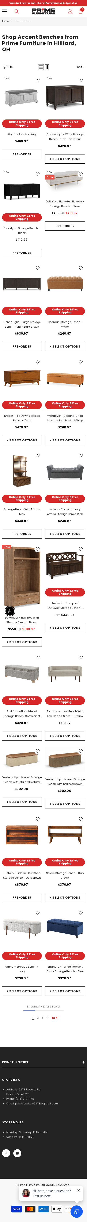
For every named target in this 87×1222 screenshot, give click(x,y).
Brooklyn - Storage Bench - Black (22, 230)
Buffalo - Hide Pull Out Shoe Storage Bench (22, 875)
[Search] (16, 11)
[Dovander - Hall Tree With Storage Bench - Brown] (22, 577)
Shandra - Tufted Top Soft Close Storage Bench (65, 969)
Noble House (65, 318)
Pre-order (21, 154)
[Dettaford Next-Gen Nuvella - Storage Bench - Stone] (65, 182)
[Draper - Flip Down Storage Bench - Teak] (22, 377)
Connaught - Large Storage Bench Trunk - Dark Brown (22, 324)
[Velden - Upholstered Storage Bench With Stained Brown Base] (65, 759)
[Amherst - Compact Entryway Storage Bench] (65, 565)
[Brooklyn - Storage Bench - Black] (22, 190)
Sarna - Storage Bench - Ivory (22, 969)
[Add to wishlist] (37, 80)
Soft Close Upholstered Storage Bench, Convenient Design (22, 714)
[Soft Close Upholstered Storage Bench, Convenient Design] (22, 673)
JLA (22, 707)
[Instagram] (17, 1153)
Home (5, 21)
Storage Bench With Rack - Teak (22, 512)
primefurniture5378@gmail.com (36, 1103)
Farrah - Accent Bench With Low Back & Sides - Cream (65, 714)
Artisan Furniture (21, 869)
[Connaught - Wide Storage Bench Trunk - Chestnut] (65, 96)
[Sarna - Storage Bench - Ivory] (22, 928)
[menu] (4, 11)
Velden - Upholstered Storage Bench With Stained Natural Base (22, 780)
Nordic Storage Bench (65, 875)
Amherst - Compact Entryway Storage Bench (65, 605)
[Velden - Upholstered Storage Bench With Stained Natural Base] (22, 758)
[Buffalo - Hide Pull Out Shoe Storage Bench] (22, 835)
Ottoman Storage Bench (65, 324)
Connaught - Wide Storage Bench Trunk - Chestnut (65, 137)
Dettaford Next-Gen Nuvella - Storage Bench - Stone (65, 204)
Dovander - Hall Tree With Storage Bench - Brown (22, 620)
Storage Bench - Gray (22, 134)
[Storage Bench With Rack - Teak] (22, 471)
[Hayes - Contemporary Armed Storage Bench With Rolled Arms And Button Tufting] (65, 471)
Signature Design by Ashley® (65, 198)
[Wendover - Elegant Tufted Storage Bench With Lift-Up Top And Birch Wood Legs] (65, 377)
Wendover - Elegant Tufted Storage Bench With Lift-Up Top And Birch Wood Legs (65, 418)
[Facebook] (6, 1153)
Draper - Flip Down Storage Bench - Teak (22, 418)
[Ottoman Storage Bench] (65, 284)
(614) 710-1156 (25, 1099)
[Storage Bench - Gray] (22, 96)
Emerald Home (21, 130)
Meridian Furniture (22, 773)
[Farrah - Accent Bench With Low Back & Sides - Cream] (65, 673)
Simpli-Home (65, 130)
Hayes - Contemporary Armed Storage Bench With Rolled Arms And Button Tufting (65, 512)
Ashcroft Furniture (22, 962)
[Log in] (70, 11)
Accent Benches (23, 21)
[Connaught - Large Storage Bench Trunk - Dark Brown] (22, 284)
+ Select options (65, 159)
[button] (41, 67)
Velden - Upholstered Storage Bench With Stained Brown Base (65, 781)
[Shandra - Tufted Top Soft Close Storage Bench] (65, 928)
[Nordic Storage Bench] (65, 835)
